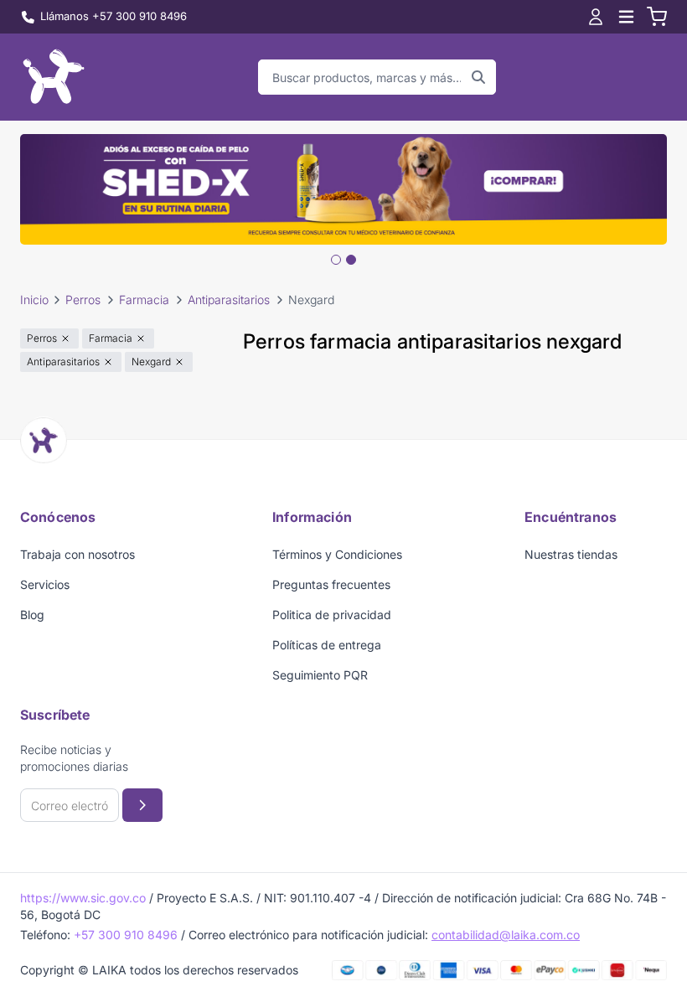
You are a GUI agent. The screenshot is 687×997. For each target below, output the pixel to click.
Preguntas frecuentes (331, 584)
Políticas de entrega (326, 645)
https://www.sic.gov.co (83, 898)
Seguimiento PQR (320, 675)
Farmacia (144, 299)
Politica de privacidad (331, 614)
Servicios (45, 584)
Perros (83, 299)
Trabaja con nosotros (77, 554)
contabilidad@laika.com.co (505, 934)
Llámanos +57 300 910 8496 (113, 16)
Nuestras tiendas (570, 554)
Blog (32, 614)
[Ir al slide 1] (336, 260)
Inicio (34, 299)
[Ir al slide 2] (351, 260)
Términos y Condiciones (337, 554)
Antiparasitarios (229, 299)
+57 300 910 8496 (126, 934)
